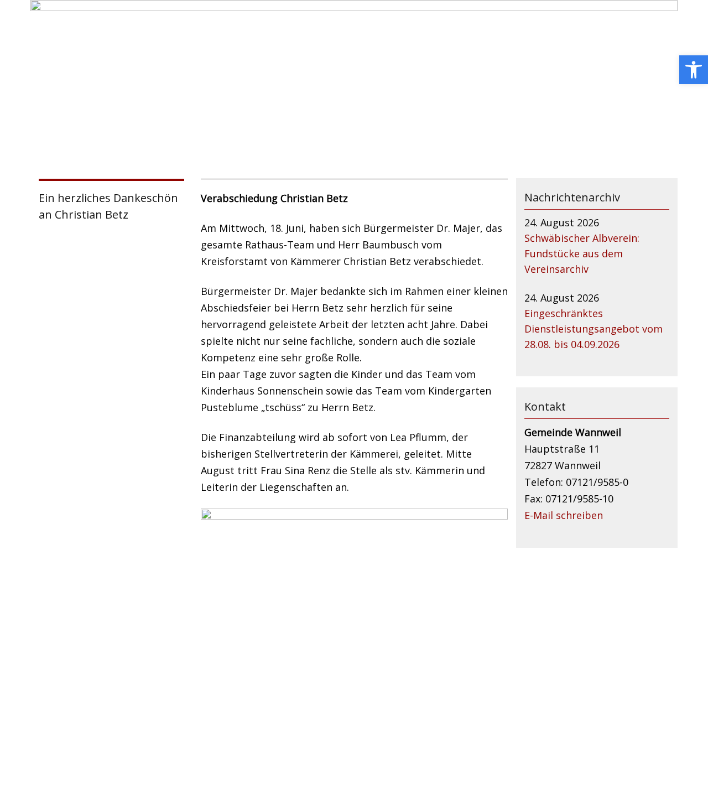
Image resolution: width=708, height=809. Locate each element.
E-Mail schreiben (563, 515)
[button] (693, 69)
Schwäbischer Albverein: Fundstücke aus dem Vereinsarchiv (581, 253)
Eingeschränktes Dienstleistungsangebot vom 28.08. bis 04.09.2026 (593, 329)
